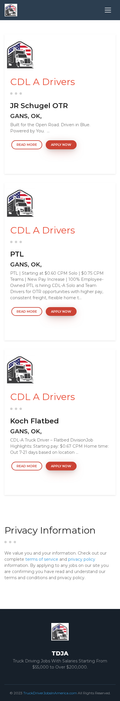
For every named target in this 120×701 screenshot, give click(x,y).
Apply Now (61, 145)
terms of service (41, 559)
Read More (27, 145)
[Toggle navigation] (107, 10)
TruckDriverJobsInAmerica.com (50, 693)
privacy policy (81, 559)
